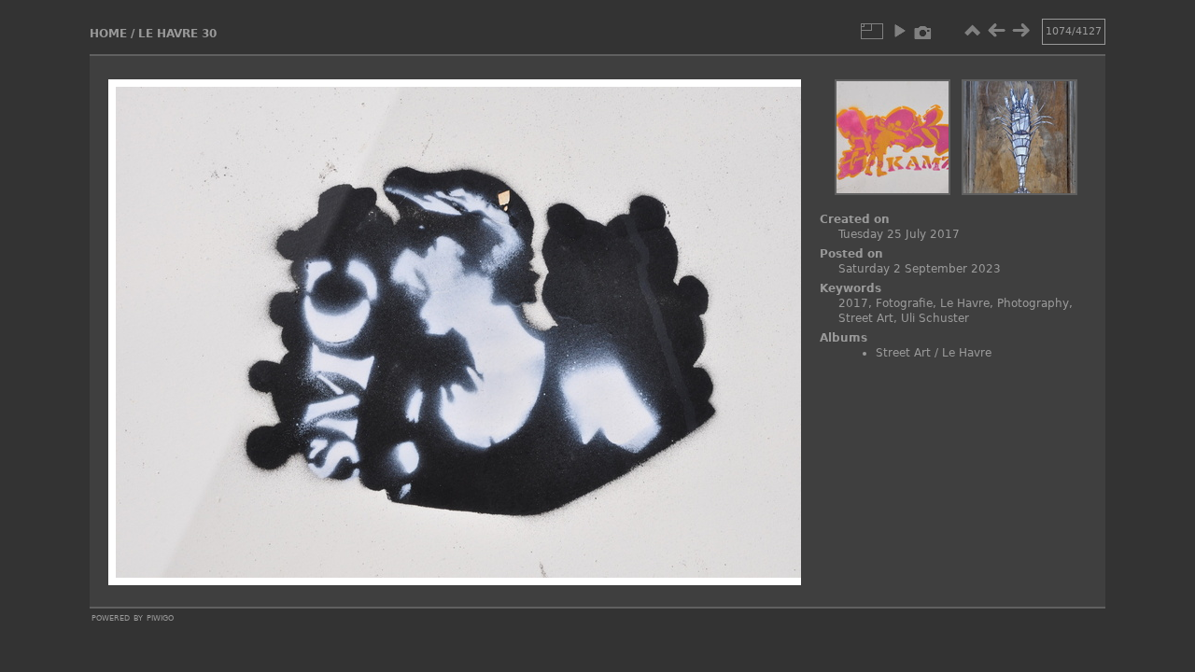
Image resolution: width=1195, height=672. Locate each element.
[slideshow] (899, 31)
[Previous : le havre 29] (996, 31)
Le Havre (965, 303)
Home (108, 33)
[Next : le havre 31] (1020, 31)
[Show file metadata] (923, 31)
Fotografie (904, 303)
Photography (1033, 303)
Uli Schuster (935, 318)
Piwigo (160, 616)
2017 (853, 303)
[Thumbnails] (972, 31)
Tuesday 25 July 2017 (899, 234)
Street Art (865, 318)
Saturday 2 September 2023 (919, 268)
